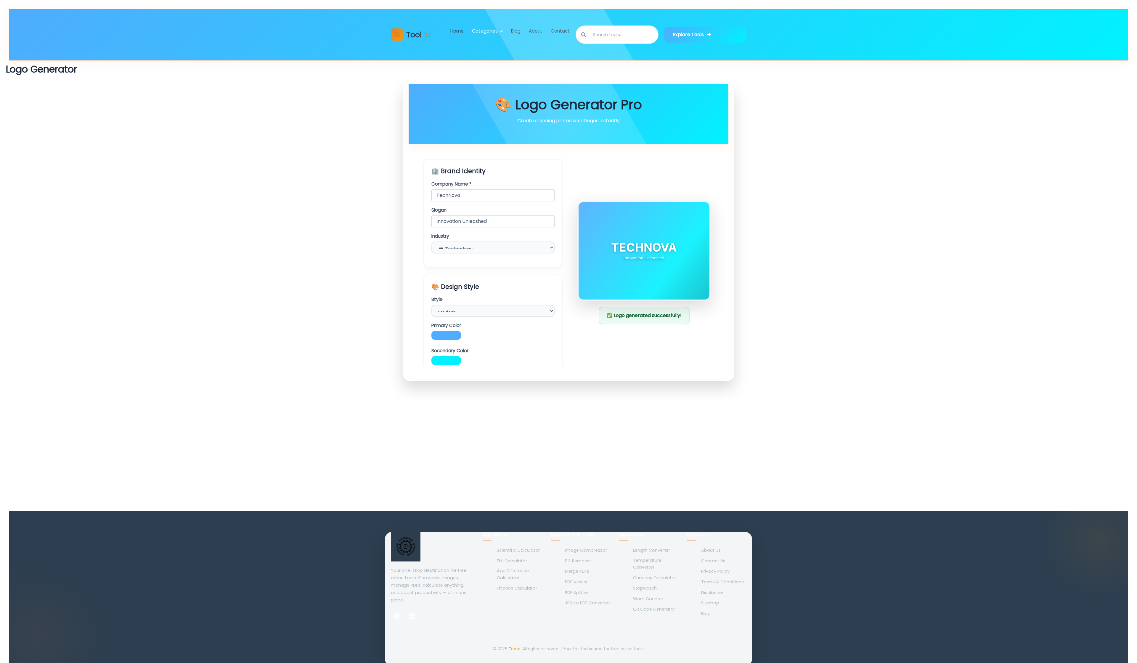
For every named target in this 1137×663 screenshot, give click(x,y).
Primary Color (446, 326)
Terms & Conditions (722, 582)
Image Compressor (586, 550)
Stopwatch (645, 588)
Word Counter (648, 599)
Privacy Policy (715, 571)
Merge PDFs (577, 571)
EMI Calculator (512, 561)
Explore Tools (688, 34)
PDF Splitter (576, 593)
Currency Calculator (654, 578)
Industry (440, 236)
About (535, 31)
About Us (711, 550)
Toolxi (514, 649)
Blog (516, 31)
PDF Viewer (576, 582)
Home (457, 31)
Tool (418, 34)
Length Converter (651, 550)
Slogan (439, 210)
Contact (560, 31)
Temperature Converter (647, 563)
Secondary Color (449, 351)
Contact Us (713, 561)
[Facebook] (397, 616)
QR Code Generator (654, 609)
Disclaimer (712, 593)
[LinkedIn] (412, 616)
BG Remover (578, 561)
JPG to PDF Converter (587, 603)
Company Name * (451, 184)
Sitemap (710, 603)
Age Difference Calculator (513, 574)
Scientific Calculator (518, 550)
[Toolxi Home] (432, 546)
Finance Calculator (517, 588)
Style (437, 299)
